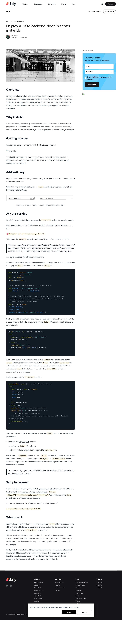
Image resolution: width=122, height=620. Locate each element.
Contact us (100, 582)
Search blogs (95, 11)
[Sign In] (102, 4)
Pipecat (36, 585)
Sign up (110, 4)
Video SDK (37, 588)
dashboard (70, 178)
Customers (52, 4)
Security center (80, 585)
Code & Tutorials (17, 21)
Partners (78, 590)
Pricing (63, 4)
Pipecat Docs (59, 582)
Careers (78, 588)
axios (39, 245)
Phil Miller (14, 36)
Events (78, 601)
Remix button (45, 145)
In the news (79, 593)
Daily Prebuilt (38, 598)
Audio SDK (37, 596)
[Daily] (11, 4)
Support (99, 588)
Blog (8, 11)
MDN (27, 474)
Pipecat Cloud (38, 582)
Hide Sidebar (89, 50)
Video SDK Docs (60, 588)
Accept (69, 612)
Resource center (81, 598)
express (30, 245)
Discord (57, 590)
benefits (9, 556)
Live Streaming (39, 590)
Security (37, 601)
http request (24, 442)
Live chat (99, 585)
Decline (84, 612)
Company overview (82, 582)
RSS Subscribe (109, 11)
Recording (37, 593)
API (7, 21)
